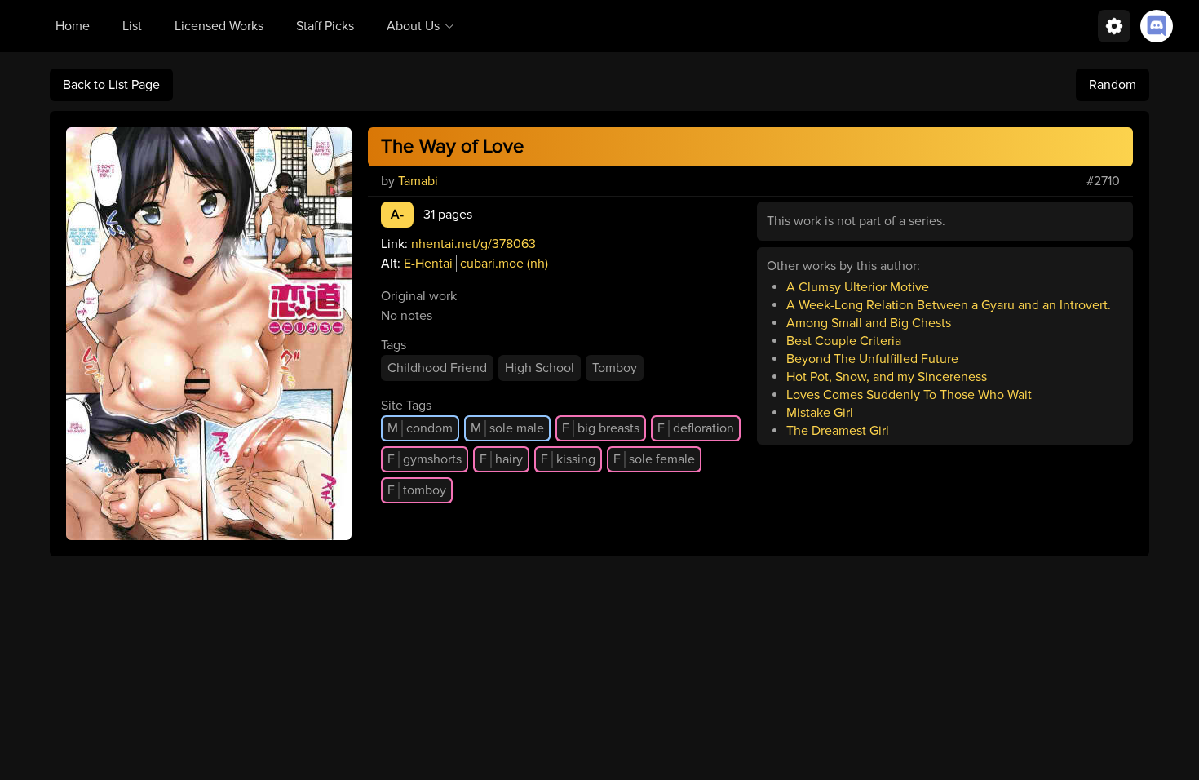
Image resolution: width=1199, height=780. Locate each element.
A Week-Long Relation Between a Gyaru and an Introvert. (948, 305)
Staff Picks (325, 26)
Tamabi (418, 181)
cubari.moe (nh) (504, 263)
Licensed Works (219, 26)
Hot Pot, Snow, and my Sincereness (886, 377)
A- (397, 214)
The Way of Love (452, 146)
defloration (695, 428)
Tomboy (614, 368)
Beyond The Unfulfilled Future (872, 359)
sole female (654, 459)
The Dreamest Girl (837, 431)
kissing (568, 459)
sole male (507, 428)
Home (72, 26)
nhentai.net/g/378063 (473, 244)
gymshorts (424, 459)
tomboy (416, 490)
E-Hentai (428, 263)
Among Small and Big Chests (868, 323)
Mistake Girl (819, 413)
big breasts (600, 428)
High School (539, 368)
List (132, 26)
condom (420, 428)
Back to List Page (111, 85)
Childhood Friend (437, 368)
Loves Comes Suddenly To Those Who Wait (909, 395)
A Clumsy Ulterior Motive (857, 287)
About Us (413, 26)
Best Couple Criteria (843, 341)
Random (1112, 85)
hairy (501, 459)
